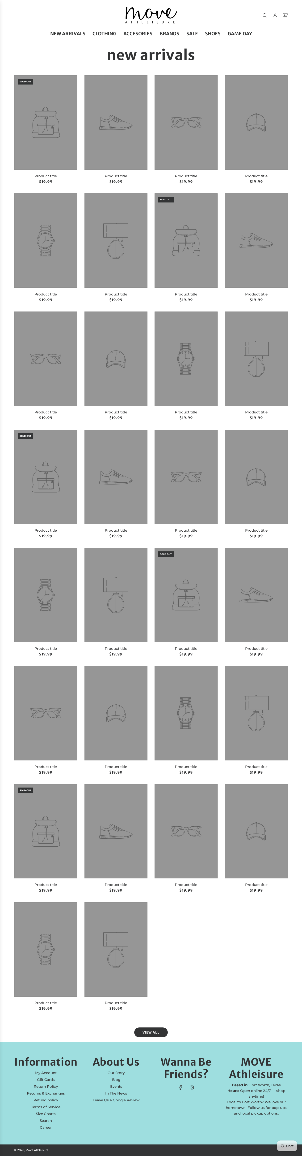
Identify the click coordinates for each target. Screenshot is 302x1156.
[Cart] (285, 15)
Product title (45, 176)
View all (151, 1032)
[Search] (265, 15)
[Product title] (45, 122)
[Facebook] (180, 1087)
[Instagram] (192, 1087)
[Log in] (275, 15)
